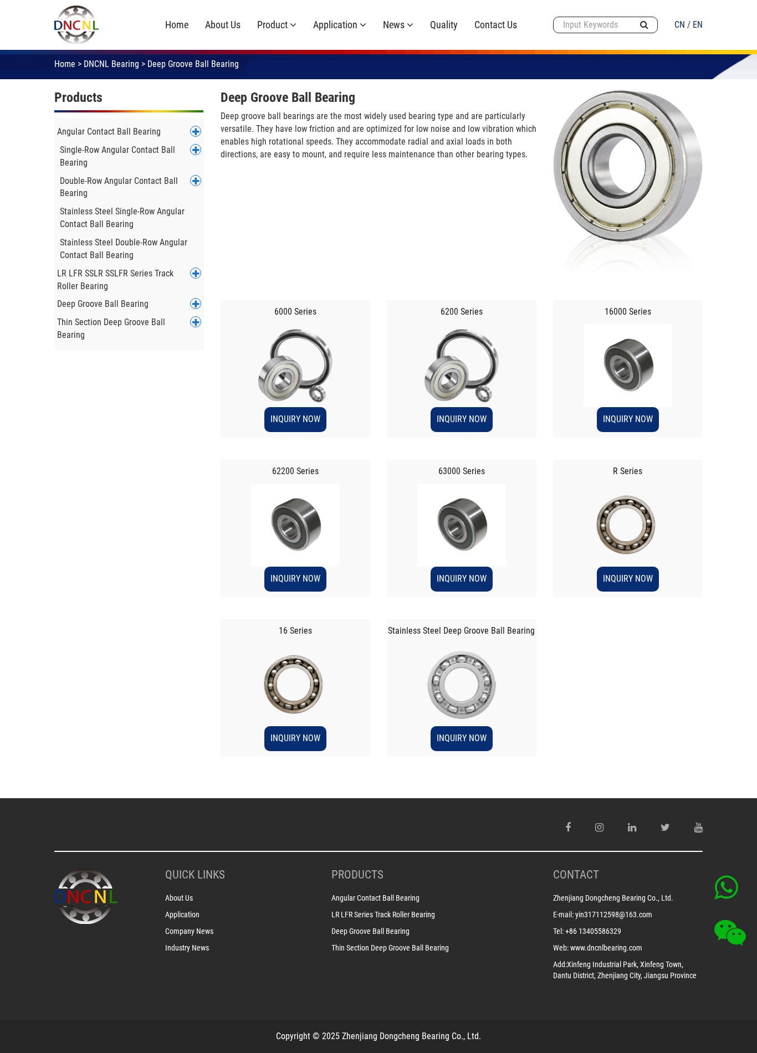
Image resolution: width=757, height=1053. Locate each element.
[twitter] (665, 827)
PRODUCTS (357, 874)
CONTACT (576, 874)
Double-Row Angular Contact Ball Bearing (119, 187)
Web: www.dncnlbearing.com (597, 947)
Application (182, 914)
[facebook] (568, 827)
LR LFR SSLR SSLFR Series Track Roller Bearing (115, 279)
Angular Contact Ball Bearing (109, 131)
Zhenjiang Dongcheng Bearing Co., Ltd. (613, 897)
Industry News (187, 947)
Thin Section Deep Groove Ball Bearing (111, 328)
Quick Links (195, 874)
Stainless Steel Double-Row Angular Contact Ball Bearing (123, 248)
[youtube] (698, 827)
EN (698, 24)
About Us (179, 897)
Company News (189, 931)
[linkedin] (632, 827)
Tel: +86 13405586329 (587, 931)
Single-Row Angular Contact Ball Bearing (117, 156)
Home (64, 64)
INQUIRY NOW (295, 419)
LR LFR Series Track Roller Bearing (383, 914)
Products (78, 97)
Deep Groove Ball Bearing (103, 304)
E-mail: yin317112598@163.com (602, 914)
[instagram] (599, 827)
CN (679, 24)
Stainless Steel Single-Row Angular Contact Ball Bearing (122, 217)
